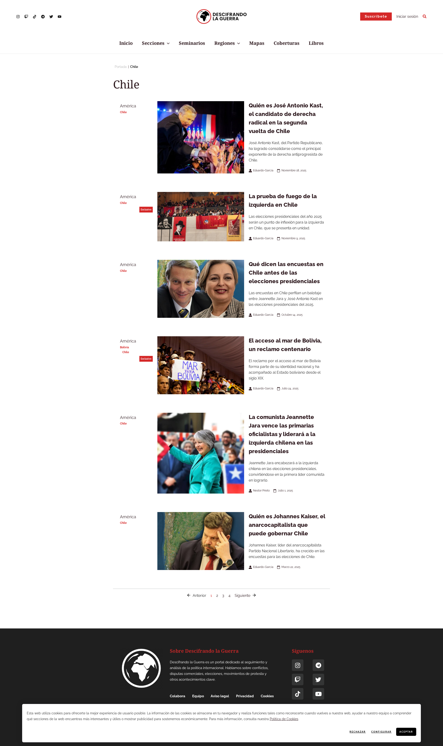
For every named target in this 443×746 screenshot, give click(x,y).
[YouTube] (59, 16)
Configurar (381, 732)
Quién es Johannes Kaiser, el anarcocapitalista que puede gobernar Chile (287, 525)
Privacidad (245, 696)
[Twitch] (297, 679)
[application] (167, 43)
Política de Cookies (284, 719)
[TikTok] (34, 16)
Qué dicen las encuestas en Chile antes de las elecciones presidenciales (286, 273)
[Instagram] (18, 16)
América (128, 105)
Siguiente (242, 595)
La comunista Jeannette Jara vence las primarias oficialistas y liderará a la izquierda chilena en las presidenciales (282, 434)
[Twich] (26, 16)
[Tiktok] (297, 694)
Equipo (198, 696)
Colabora (177, 696)
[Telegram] (43, 16)
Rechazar (358, 732)
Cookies (267, 696)
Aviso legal (220, 696)
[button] (376, 16)
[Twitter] (51, 16)
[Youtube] (318, 694)
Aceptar (406, 732)
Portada (121, 67)
